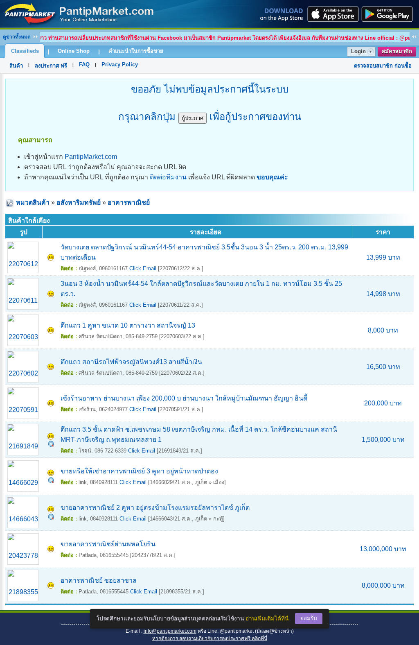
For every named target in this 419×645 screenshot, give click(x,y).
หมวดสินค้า (33, 202)
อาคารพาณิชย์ (129, 202)
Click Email (142, 268)
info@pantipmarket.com (170, 631)
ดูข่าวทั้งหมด (17, 37)
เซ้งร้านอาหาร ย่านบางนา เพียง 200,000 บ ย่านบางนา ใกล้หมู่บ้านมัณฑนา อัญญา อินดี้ (184, 398)
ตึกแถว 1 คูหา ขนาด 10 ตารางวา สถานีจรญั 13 (128, 325)
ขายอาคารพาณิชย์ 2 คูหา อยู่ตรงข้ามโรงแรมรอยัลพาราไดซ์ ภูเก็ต (155, 507)
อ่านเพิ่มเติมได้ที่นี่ (267, 619)
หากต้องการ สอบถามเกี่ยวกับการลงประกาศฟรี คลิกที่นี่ (209, 638)
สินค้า (16, 66)
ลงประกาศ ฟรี (51, 66)
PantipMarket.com (91, 156)
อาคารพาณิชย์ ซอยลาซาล (99, 580)
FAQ (84, 64)
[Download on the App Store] (332, 14)
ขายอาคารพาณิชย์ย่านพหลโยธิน (108, 544)
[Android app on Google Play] (389, 14)
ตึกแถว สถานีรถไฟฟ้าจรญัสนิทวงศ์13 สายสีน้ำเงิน (131, 361)
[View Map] (51, 444)
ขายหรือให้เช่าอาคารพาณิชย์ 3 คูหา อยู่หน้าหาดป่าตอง (139, 471)
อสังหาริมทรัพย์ (78, 202)
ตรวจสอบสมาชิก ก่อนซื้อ (383, 66)
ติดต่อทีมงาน (168, 177)
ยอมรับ (308, 618)
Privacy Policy (119, 64)
